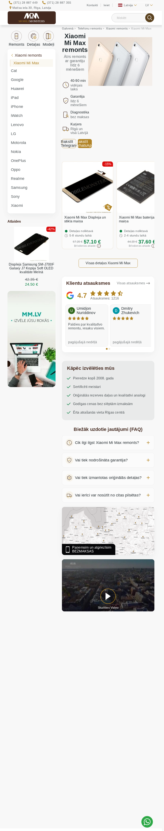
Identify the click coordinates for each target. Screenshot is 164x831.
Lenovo (17, 125)
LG (13, 134)
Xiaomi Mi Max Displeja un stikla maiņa (85, 219)
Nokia (16, 152)
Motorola (18, 143)
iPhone (17, 106)
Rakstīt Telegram (69, 143)
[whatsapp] (147, 822)
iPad (15, 97)
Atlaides (14, 221)
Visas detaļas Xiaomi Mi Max (108, 263)
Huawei (17, 89)
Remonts (16, 44)
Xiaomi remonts (28, 55)
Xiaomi (17, 205)
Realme (17, 178)
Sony (15, 196)
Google (17, 80)
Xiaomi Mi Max (26, 63)
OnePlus (18, 161)
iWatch (17, 115)
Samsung (19, 187)
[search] (149, 17)
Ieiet (107, 5)
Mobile (32, 21)
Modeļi (48, 44)
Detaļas (33, 44)
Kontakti (92, 5)
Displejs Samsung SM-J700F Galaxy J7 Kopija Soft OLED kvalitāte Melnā (31, 268)
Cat (14, 71)
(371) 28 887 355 (59, 2)
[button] (107, 349)
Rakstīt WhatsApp (85, 143)
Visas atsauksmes (131, 283)
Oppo (15, 169)
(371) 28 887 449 (25, 2)
